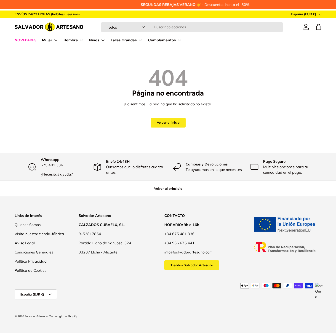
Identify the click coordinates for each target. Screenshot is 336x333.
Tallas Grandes (124, 40)
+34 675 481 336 (179, 234)
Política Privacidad (31, 261)
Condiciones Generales (34, 252)
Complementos (162, 40)
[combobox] (192, 27)
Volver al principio (168, 188)
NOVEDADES (26, 40)
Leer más (72, 14)
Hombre (71, 40)
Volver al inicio (168, 122)
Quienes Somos (28, 224)
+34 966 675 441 (179, 243)
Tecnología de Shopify (63, 316)
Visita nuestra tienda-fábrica (39, 234)
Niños (94, 40)
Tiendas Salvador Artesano (192, 265)
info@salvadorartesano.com (188, 252)
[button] (319, 27)
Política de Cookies (30, 270)
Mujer (47, 40)
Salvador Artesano (36, 316)
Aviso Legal (25, 243)
